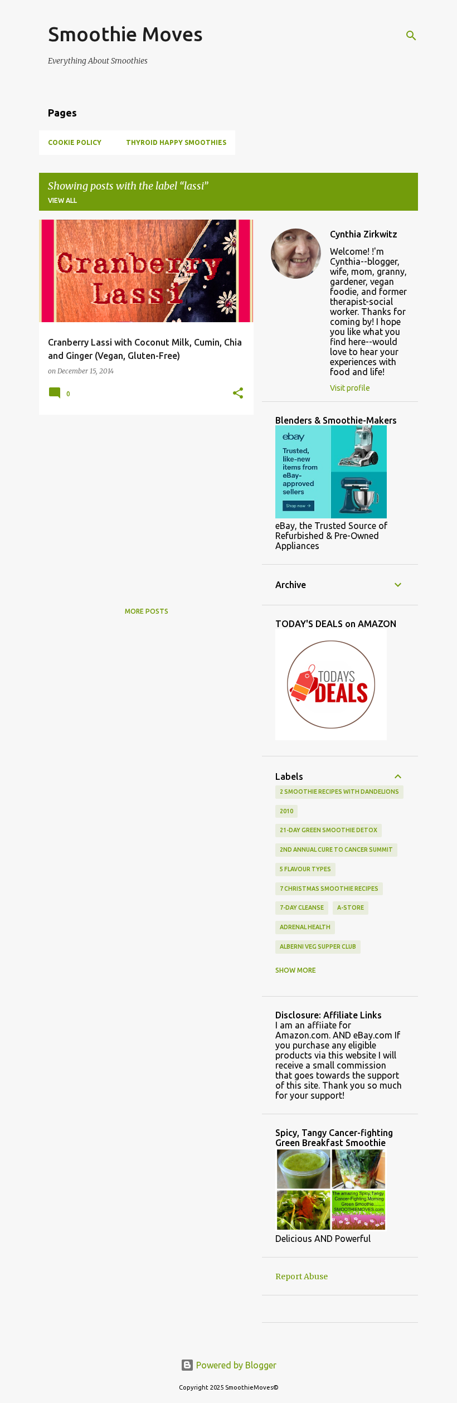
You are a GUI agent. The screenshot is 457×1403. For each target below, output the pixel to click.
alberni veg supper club (318, 946)
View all (62, 200)
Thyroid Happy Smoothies (176, 142)
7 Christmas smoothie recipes (329, 888)
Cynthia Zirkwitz (363, 234)
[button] (238, 393)
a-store (350, 907)
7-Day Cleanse (302, 907)
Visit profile (350, 387)
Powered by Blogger (235, 1365)
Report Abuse (301, 1276)
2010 (286, 811)
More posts (146, 611)
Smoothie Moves (125, 33)
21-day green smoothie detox (328, 830)
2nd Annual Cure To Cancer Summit (336, 849)
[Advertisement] (142, 501)
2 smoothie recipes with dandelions (339, 791)
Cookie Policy (74, 142)
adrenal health (305, 927)
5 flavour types (305, 869)
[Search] (411, 35)
